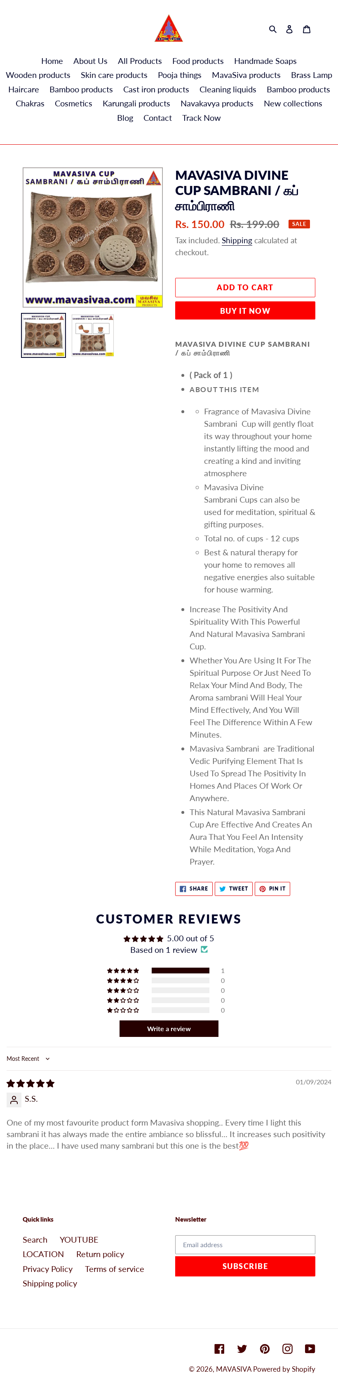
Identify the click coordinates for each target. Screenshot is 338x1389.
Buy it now (245, 310)
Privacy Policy (48, 1269)
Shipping (237, 240)
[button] (123, 970)
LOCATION (43, 1254)
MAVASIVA (234, 1369)
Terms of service (114, 1269)
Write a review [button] (169, 1028)
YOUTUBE (79, 1239)
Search (35, 1239)
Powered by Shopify (284, 1369)
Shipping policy (50, 1283)
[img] (30, 1083)
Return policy (100, 1254)
